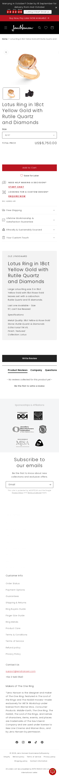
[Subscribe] (50, 484)
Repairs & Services (16, 529)
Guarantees (12, 596)
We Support (12, 561)
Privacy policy (49, 757)
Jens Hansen (22, 753)
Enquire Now (17, 196)
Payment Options (15, 589)
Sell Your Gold (13, 535)
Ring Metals (12, 621)
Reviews (10, 554)
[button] (6, 28)
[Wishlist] (46, 28)
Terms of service (34, 757)
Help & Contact (14, 542)
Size (4, 129)
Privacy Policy (17, 493)
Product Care (13, 628)
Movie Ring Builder (16, 567)
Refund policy (13, 647)
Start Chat (16, 186)
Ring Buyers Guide (16, 609)
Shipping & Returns (16, 602)
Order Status (13, 583)
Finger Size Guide (15, 615)
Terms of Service (35, 493)
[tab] (17, 371)
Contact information (38, 761)
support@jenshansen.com (21, 671)
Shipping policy (21, 761)
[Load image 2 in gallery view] (29, 93)
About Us (11, 522)
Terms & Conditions (16, 634)
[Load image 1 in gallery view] (11, 93)
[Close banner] (56, 7)
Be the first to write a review (29, 385)
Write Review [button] (29, 358)
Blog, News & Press (16, 548)
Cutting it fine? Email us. (37, 12)
